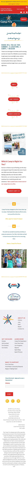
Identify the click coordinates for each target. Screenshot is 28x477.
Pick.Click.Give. (9, 364)
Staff (19, 324)
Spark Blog (18, 349)
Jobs (19, 322)
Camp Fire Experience (20, 341)
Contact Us (21, 328)
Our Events (5, 347)
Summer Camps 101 (14, 191)
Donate (4, 341)
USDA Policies (21, 424)
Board (19, 326)
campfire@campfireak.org (14, 418)
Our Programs (18, 345)
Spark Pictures (18, 352)
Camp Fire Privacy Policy (19, 426)
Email (7, 383)
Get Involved (5, 343)
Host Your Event (19, 343)
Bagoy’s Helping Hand (11, 368)
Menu (23, 19)
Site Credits (22, 428)
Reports (17, 347)
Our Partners (5, 345)
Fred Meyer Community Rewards (14, 366)
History (20, 320)
